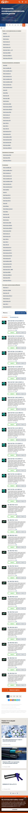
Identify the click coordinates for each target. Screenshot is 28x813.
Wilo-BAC (5, 65)
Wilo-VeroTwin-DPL (7, 142)
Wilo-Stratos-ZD (6, 47)
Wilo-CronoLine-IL (7, 73)
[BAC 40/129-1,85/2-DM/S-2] (4, 399)
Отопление (5, 165)
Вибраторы (9, 25)
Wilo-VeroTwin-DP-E (7, 139)
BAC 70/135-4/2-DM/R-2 (15, 489)
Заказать (12, 332)
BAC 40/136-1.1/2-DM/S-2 (15, 458)
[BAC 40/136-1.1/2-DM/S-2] (4, 460)
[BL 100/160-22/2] (4, 629)
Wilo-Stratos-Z (6, 44)
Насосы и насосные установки (23, 25)
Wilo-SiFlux (5, 92)
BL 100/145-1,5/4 (13, 504)
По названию (4, 317)
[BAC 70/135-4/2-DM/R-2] (4, 491)
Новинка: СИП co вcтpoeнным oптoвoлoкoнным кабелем (11, 762)
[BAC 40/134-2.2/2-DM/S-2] (4, 429)
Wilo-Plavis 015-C (7, 200)
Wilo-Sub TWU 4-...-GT (8, 50)
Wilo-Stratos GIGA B (7, 106)
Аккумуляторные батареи (7, 25)
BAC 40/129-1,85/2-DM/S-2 (15, 397)
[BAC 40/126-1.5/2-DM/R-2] (4, 353)
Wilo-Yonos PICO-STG (7, 58)
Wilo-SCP (5, 90)
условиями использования (7, 806)
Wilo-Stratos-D (6, 41)
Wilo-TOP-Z (5, 304)
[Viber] (13, 700)
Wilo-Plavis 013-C (7, 197)
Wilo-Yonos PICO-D (7, 160)
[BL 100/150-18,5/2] (4, 567)
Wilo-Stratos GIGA (7, 222)
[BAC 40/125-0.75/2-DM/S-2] (4, 338)
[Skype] (17, 700)
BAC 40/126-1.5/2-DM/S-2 (15, 367)
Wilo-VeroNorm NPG (7, 137)
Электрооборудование (4, 27)
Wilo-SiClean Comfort (8, 208)
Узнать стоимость (21, 332)
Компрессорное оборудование (21, 25)
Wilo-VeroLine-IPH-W (7, 255)
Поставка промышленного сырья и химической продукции (12, 740)
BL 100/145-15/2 (12, 535)
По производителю (14, 317)
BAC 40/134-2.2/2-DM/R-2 (15, 412)
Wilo (16, 330)
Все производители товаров (4, 25)
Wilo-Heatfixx (6, 189)
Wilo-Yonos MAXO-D (7, 55)
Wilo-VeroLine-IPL (7, 134)
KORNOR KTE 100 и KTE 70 (10, 784)
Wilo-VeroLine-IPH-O (7, 253)
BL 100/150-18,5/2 (13, 566)
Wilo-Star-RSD (6, 98)
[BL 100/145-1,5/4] (4, 506)
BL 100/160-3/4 (12, 658)
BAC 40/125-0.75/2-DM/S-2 (16, 336)
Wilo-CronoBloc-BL (7, 68)
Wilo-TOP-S (5, 242)
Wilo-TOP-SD (6, 128)
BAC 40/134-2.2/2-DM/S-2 (15, 428)
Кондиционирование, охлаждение (11, 62)
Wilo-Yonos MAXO (6, 52)
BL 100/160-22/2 (12, 627)
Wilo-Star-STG (6, 36)
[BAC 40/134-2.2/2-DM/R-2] (4, 414)
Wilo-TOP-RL (6, 123)
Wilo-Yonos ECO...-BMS (8, 269)
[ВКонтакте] (9, 700)
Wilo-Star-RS (6, 95)
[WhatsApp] (15, 700)
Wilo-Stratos (6, 39)
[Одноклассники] (11, 700)
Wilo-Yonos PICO (6, 157)
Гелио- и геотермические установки (11, 30)
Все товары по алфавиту (1, 25)
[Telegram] (19, 700)
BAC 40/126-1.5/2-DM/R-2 (15, 351)
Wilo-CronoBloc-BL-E (7, 70)
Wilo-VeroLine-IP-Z (7, 250)
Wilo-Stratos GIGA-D (7, 109)
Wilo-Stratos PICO (7, 112)
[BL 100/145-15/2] (4, 537)
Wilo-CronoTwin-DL (7, 84)
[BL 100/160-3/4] (4, 659)
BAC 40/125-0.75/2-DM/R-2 (16, 321)
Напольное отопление (8, 152)
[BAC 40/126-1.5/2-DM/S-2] (4, 368)
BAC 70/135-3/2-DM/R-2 (15, 474)
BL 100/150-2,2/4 (13, 596)
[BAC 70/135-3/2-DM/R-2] (4, 475)
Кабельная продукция (15, 25)
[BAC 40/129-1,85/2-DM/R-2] (4, 383)
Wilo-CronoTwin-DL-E (7, 87)
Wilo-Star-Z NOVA (7, 290)
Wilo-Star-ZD (6, 293)
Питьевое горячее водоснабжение (11, 285)
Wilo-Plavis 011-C (6, 195)
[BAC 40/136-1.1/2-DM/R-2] (4, 445)
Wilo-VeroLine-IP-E (7, 131)
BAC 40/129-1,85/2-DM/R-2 (16, 382)
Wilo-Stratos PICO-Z (7, 295)
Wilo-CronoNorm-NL (7, 79)
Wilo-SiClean (6, 206)
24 (19, 690)
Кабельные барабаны (18, 25)
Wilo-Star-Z (5, 287)
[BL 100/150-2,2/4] (4, 598)
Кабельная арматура (12, 25)
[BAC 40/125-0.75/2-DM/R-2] (4, 322)
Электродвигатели (1, 27)
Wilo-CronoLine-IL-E (7, 76)
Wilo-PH (5, 33)
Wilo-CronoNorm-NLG (7, 81)
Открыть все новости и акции (26, 721)
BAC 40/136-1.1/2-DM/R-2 (15, 443)
